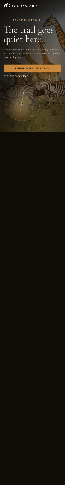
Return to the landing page (32, 68)
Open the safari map (16, 76)
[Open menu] (59, 5)
